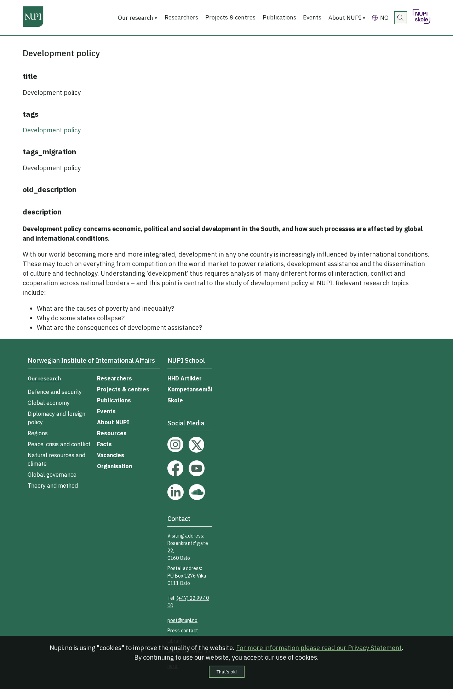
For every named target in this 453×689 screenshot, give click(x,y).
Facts (104, 444)
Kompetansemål (189, 389)
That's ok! (227, 671)
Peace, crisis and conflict (59, 444)
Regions (38, 433)
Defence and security (55, 391)
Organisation (114, 466)
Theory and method (53, 485)
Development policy (52, 130)
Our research (135, 18)
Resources (112, 433)
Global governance (52, 474)
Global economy (49, 402)
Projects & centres (230, 17)
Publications (279, 17)
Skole (175, 400)
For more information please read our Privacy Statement (319, 648)
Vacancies (110, 455)
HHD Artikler (184, 378)
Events (312, 17)
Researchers (181, 17)
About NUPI (344, 18)
